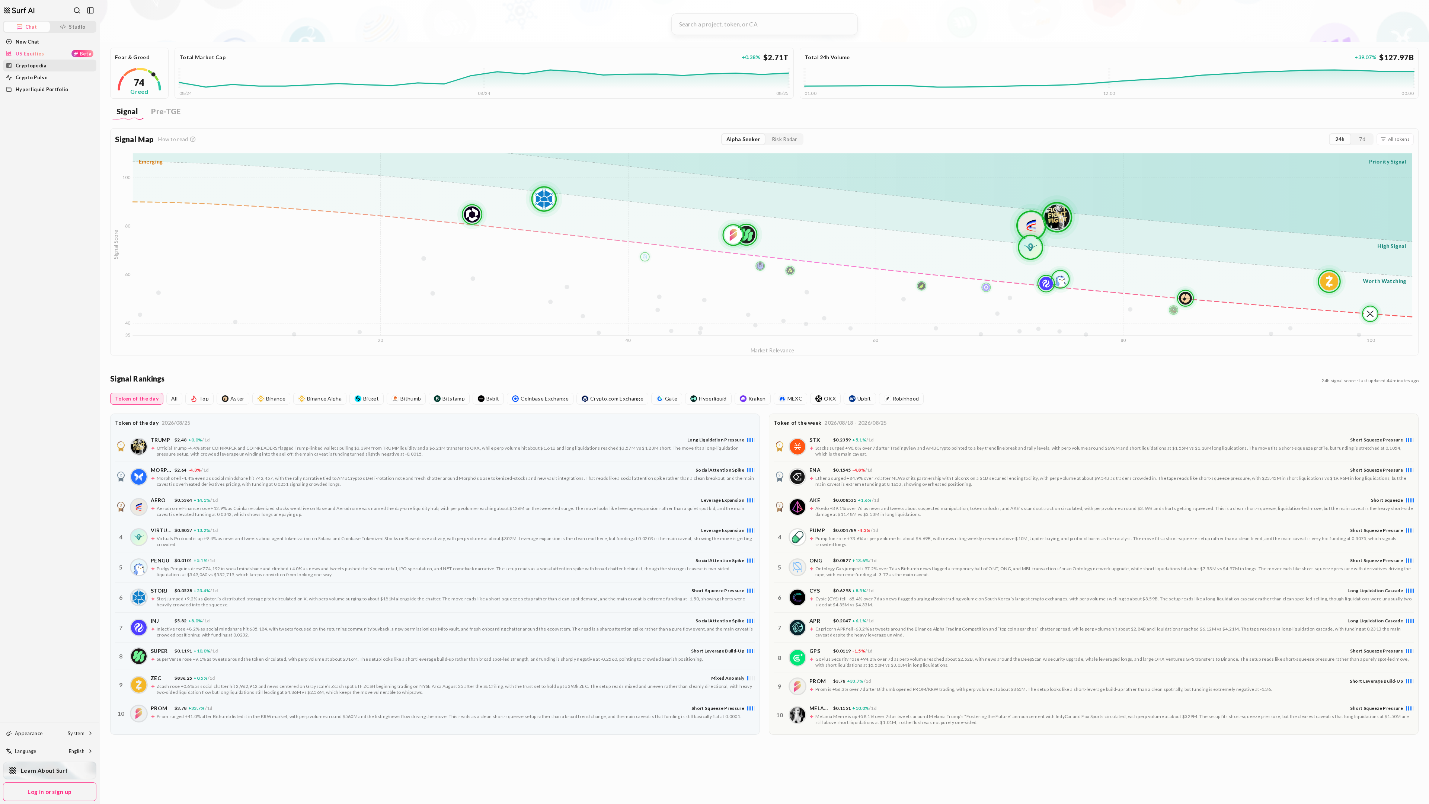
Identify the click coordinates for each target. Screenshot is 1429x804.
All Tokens (1399, 139)
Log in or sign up (49, 791)
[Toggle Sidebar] (99, 402)
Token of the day (137, 398)
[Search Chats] (77, 10)
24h (1340, 139)
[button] (435, 447)
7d (1362, 139)
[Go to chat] (19, 10)
